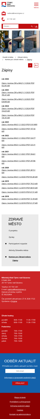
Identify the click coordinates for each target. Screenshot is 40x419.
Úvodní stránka (7, 57)
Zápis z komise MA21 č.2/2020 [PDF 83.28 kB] (20, 177)
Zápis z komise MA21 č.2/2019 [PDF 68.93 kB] (20, 188)
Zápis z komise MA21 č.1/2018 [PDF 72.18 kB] (20, 199)
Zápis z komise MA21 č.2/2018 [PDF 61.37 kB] (20, 203)
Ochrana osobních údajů (20, 406)
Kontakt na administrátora (20, 414)
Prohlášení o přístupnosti (20, 402)
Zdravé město (23, 57)
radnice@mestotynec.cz (16, 289)
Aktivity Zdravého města (18, 250)
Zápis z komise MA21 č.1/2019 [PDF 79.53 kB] (20, 184)
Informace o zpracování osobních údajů (20, 377)
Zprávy (11, 237)
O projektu (13, 230)
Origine (14, 301)
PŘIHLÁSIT (20, 383)
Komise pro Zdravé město (20, 257)
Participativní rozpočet (18, 243)
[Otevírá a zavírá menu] (36, 4)
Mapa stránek (20, 397)
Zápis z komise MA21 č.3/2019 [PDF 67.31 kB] (20, 192)
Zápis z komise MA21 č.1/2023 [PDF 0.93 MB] (19, 124)
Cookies (20, 410)
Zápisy (15, 260)
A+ (36, 65)
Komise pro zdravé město (14, 59)
